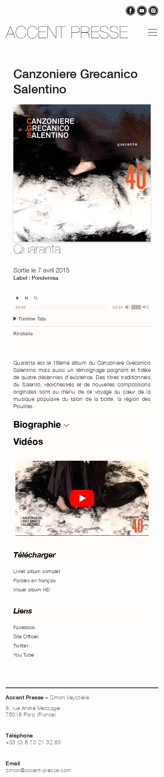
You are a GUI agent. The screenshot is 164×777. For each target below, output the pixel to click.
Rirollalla (23, 333)
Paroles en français (34, 580)
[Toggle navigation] (152, 32)
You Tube (23, 655)
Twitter (20, 645)
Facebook (24, 627)
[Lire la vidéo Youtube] (82, 498)
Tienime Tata (31, 319)
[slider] (69, 307)
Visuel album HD (31, 589)
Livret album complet (36, 571)
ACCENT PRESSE (67, 32)
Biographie (38, 424)
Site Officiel (25, 636)
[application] (82, 327)
